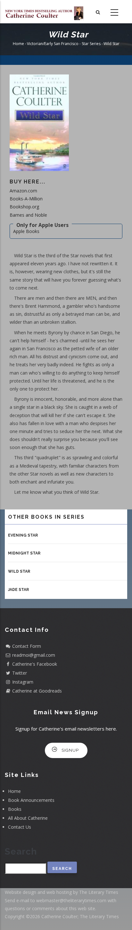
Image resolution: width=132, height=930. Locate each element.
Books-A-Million (26, 199)
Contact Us (19, 827)
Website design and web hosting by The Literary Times (61, 892)
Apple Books (26, 231)
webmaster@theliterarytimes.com (71, 900)
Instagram (22, 682)
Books (14, 809)
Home (18, 44)
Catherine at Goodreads (37, 691)
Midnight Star (24, 553)
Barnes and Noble (28, 215)
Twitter (19, 673)
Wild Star (19, 571)
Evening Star (23, 535)
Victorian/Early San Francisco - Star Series (64, 44)
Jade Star (18, 589)
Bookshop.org (24, 207)
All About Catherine (28, 818)
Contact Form (26, 646)
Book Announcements (31, 800)
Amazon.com (23, 191)
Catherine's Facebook (34, 664)
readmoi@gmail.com (33, 655)
